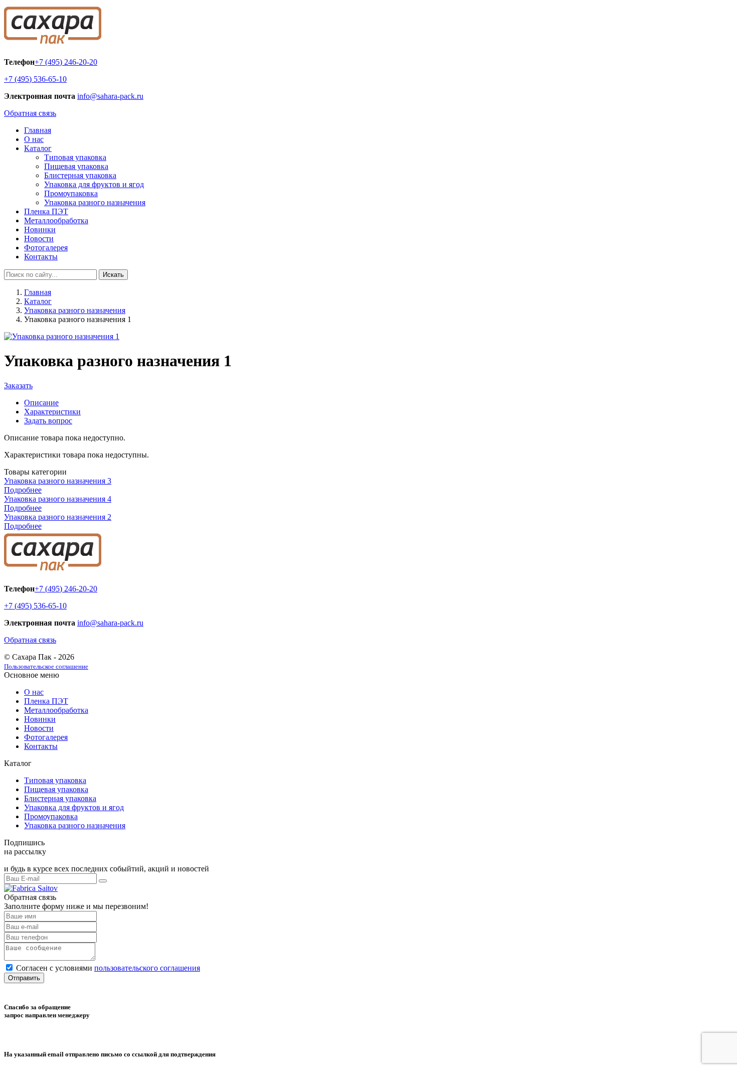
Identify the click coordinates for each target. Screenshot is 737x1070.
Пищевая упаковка (76, 166)
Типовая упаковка (75, 157)
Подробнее (23, 490)
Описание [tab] (41, 402)
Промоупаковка (71, 193)
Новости (39, 238)
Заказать (18, 385)
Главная (37, 130)
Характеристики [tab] (52, 411)
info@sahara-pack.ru (110, 96)
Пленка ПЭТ (46, 211)
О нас (34, 139)
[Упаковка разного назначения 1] (61, 336)
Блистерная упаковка (80, 175)
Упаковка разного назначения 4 (57, 499)
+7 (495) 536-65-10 (35, 79)
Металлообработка (56, 220)
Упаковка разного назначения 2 (57, 517)
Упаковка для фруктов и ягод (94, 184)
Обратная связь (30, 113)
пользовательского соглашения (147, 968)
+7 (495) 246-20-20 (66, 62)
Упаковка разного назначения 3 (57, 481)
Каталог (38, 148)
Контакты (41, 256)
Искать (113, 274)
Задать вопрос (48, 420)
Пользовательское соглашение (46, 666)
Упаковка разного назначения (94, 202)
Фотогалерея (46, 247)
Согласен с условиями (108, 968)
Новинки (40, 229)
